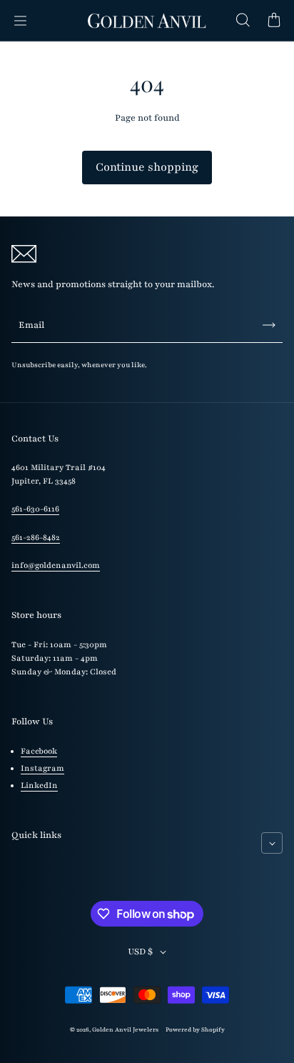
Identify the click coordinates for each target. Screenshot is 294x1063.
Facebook (39, 751)
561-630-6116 (35, 509)
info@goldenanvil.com (55, 565)
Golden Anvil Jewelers (125, 1029)
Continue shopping (147, 167)
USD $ (140, 951)
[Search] (242, 20)
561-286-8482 (35, 537)
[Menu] (20, 20)
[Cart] (274, 20)
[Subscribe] (269, 325)
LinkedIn (39, 785)
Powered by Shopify (195, 1029)
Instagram (42, 768)
